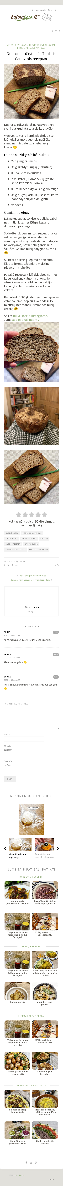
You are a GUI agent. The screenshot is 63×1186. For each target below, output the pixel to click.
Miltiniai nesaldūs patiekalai (31, 48)
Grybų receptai (32, 946)
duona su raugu (28, 539)
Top (51, 1180)
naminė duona (31, 544)
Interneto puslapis (8, 763)
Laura (22, 561)
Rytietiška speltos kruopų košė (32, 575)
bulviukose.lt (19, 1175)
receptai (44, 539)
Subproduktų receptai (31, 1085)
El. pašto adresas (8, 748)
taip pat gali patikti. (25, 320)
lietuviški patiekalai (38, 549)
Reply (56, 632)
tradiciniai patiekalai (15, 549)
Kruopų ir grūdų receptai (42, 45)
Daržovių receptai (31, 877)
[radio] (19, 515)
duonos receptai (13, 544)
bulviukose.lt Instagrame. (30, 316)
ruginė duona (12, 533)
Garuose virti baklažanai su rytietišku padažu (30, 580)
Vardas (7, 734)
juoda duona (11, 539)
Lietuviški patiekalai (17, 45)
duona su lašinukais (31, 533)
